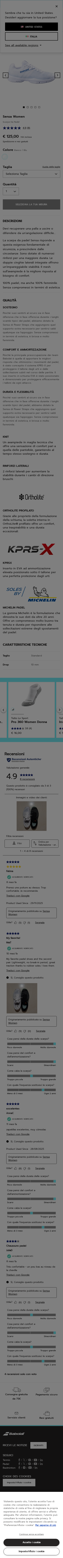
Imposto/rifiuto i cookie (31, 1551)
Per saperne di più (45, 1525)
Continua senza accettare (31, 1534)
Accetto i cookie (32, 1542)
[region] (31, 1525)
